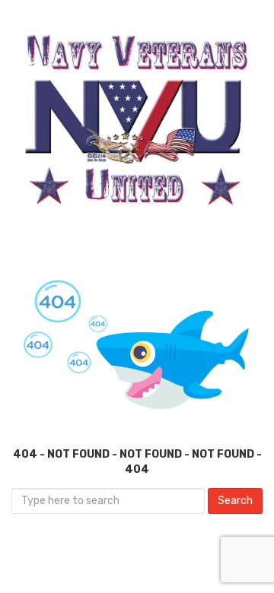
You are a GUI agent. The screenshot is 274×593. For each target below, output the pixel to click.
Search (235, 500)
